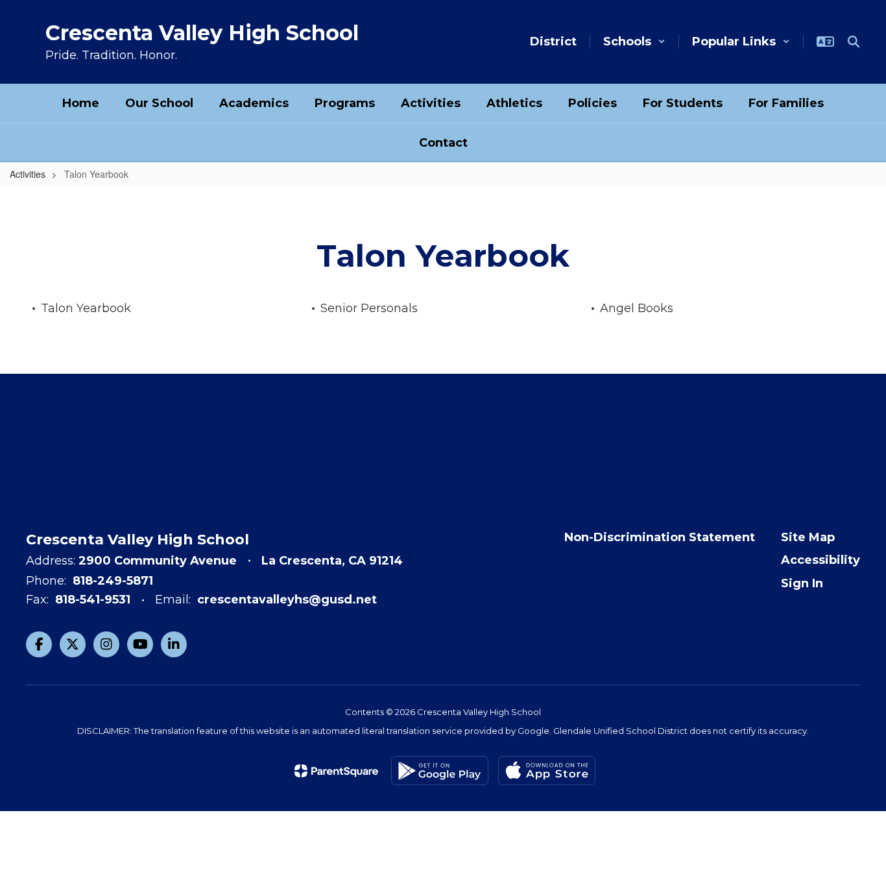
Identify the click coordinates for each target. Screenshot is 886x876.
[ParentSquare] (336, 771)
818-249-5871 (113, 581)
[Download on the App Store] (546, 770)
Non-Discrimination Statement (659, 537)
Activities (27, 173)
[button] (634, 41)
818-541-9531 (92, 599)
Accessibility (820, 560)
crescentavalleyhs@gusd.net (287, 599)
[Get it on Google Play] (439, 770)
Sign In (802, 583)
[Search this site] (853, 41)
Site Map (808, 537)
